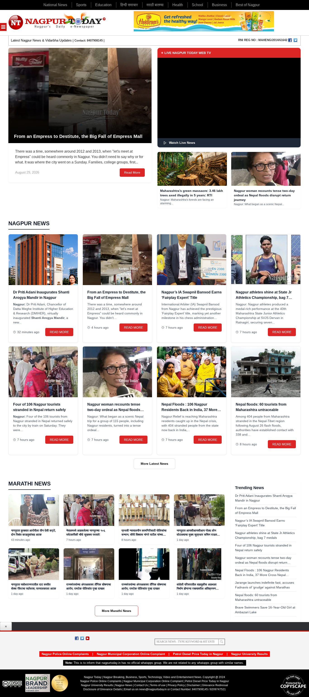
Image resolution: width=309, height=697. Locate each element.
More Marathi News (116, 611)
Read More (132, 172)
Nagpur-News (123, 685)
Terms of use (158, 685)
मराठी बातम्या (155, 5)
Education (103, 5)
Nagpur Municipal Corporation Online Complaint (131, 654)
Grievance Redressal (215, 685)
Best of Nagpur (248, 5)
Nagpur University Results (249, 654)
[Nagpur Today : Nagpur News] (57, 22)
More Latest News (154, 463)
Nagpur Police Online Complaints (65, 654)
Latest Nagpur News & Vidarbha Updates (41, 40)
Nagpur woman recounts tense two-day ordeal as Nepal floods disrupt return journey (264, 195)
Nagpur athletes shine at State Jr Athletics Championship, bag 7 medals (264, 297)
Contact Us (141, 685)
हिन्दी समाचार (129, 5)
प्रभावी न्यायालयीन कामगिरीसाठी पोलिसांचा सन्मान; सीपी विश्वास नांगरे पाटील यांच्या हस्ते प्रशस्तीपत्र (143, 534)
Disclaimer (194, 685)
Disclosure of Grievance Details (102, 689)
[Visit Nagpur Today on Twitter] (295, 40)
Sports (81, 5)
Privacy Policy (176, 685)
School (197, 5)
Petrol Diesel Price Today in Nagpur (198, 654)
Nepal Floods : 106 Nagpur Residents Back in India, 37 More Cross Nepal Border (189, 409)
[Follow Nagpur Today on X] (82, 638)
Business (219, 5)
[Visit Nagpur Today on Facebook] (290, 40)
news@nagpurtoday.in (153, 689)
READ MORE (59, 332)
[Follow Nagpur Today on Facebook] (76, 638)
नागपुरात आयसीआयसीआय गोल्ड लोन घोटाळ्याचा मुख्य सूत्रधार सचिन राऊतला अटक (198, 534)
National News (55, 5)
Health (177, 5)
